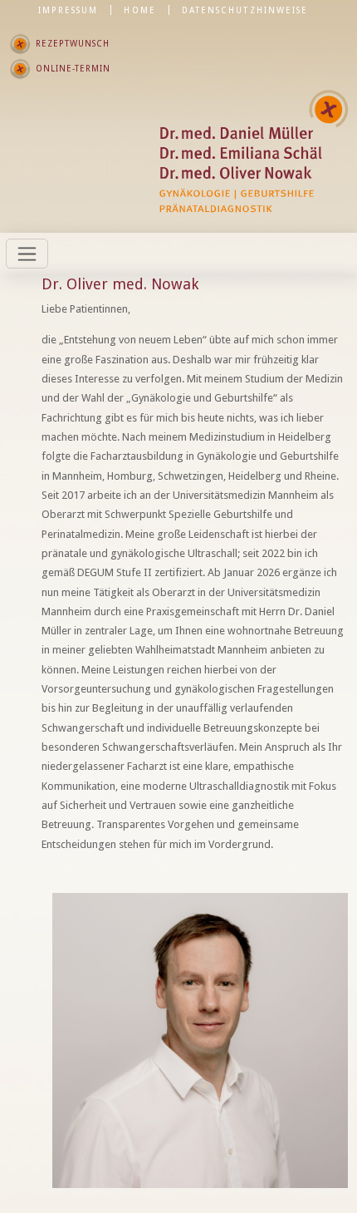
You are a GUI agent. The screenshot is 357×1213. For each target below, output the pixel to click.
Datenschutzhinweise (245, 10)
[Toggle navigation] (27, 254)
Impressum (68, 10)
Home (139, 10)
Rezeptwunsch (73, 43)
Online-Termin (73, 68)
